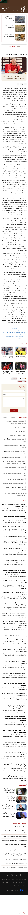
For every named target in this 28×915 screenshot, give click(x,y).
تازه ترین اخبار (22, 417)
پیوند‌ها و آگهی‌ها (6, 879)
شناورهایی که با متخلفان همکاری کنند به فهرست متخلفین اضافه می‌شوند (16, 707)
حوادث (9, 11)
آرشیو (13, 879)
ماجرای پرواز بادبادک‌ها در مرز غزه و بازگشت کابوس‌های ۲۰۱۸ (15, 753)
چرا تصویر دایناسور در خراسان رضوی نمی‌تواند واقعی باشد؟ (15, 765)
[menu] (2, 8)
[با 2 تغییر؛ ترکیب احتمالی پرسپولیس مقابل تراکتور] (21, 366)
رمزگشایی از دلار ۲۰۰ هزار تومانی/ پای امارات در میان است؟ (14, 662)
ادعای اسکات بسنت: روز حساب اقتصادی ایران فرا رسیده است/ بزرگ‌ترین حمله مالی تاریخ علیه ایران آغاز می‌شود (15, 623)
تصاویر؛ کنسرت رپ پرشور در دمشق (16, 776)
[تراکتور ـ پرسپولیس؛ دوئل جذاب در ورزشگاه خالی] (7, 366)
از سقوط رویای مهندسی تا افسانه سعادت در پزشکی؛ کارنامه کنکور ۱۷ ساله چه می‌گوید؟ (9, 790)
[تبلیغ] (14, 3)
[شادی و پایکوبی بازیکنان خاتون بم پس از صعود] (21, 351)
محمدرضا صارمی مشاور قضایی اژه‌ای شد (15, 742)
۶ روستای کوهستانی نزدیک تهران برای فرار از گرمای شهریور (14, 337)
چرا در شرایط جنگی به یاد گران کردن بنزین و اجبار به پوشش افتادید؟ (15, 651)
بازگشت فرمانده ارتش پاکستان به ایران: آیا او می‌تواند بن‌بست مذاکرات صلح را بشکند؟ (15, 462)
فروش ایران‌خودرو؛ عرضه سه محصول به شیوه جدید (15, 538)
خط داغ (24, 501)
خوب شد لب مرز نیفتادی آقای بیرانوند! (8, 357)
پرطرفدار (12, 417)
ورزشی (13, 11)
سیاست (17, 11)
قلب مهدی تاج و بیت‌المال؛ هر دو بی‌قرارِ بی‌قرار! (13, 613)
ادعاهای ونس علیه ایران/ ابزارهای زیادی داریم (14, 673)
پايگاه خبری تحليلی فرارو (11, 886)
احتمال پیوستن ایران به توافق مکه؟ (15, 479)
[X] (16, 875)
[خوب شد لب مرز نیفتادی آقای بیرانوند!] (7, 351)
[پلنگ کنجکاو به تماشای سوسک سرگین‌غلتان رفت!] (20, 37)
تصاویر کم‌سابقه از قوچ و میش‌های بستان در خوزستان (9, 18)
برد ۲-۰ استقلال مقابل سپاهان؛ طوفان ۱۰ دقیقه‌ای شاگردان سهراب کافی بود (14, 731)
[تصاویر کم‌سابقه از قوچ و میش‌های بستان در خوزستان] (20, 19)
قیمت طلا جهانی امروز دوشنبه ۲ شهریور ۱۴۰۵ (17, 850)
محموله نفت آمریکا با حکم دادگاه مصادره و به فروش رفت (15, 594)
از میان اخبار (23, 344)
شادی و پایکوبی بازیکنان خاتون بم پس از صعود (21, 357)
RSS (3, 882)
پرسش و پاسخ (22, 882)
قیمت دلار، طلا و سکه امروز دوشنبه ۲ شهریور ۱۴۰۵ (15, 517)
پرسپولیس (14, 378)
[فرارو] (23, 9)
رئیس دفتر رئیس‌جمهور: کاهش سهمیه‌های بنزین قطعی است (14, 582)
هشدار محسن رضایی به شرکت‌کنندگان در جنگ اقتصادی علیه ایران (14, 695)
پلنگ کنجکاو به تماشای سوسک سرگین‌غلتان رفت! (9, 35)
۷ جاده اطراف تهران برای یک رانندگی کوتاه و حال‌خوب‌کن (14, 329)
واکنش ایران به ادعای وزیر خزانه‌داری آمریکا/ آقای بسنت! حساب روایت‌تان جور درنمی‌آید (15, 571)
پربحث (5, 417)
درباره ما (24, 879)
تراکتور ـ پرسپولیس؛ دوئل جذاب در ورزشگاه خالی (7, 372)
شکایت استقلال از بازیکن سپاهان (17, 435)
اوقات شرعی (14, 882)
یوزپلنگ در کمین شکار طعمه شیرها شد (9, 26)
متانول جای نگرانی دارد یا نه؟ (18, 427)
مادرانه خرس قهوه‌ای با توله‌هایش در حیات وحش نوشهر (15, 550)
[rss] (21, 875)
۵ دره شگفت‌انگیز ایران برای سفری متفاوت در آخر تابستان (13, 333)
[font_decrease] (18, 84)
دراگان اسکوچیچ (22, 381)
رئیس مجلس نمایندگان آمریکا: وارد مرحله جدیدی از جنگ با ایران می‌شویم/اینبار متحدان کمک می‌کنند (15, 718)
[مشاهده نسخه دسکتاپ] (6, 8)
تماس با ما (18, 879)
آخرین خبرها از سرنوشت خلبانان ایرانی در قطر (13, 457)
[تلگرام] (7, 875)
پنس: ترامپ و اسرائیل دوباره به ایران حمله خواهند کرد (15, 684)
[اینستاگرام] (12, 875)
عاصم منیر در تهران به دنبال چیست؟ (16, 639)
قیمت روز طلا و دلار (20, 431)
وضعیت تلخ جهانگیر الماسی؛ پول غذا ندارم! (13, 483)
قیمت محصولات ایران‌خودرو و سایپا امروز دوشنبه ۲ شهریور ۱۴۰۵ (16, 604)
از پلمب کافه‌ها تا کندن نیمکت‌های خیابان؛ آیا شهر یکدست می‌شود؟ (9, 798)
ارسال (14, 410)
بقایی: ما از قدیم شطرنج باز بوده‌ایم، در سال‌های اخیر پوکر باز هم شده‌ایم (16, 422)
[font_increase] (25, 84)
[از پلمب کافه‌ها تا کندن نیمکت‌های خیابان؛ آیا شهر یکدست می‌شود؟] (21, 799)
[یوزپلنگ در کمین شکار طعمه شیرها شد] (20, 28)
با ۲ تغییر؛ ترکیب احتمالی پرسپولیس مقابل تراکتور (21, 372)
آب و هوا (8, 882)
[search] (9, 8)
